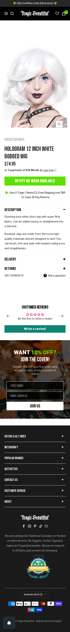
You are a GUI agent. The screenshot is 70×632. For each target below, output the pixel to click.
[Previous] (7, 316)
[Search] (12, 13)
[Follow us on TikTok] (40, 526)
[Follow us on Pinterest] (35, 526)
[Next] (62, 316)
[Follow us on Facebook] (24, 526)
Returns (10, 268)
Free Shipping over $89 (51, 192)
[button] (35, 170)
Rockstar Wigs (14, 139)
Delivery (10, 259)
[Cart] (64, 13)
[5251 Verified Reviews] (35, 556)
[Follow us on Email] (46, 526)
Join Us (35, 406)
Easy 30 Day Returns (37, 197)
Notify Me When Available (35, 181)
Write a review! (35, 329)
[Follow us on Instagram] (29, 526)
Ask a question (57, 275)
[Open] (9, 622)
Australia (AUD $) (33, 594)
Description (12, 209)
